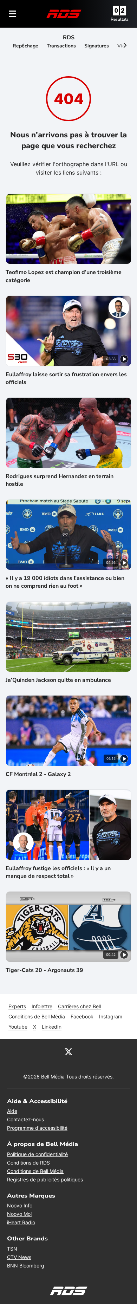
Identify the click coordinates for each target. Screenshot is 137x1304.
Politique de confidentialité (37, 1154)
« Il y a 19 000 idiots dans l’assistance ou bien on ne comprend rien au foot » (65, 582)
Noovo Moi (19, 1214)
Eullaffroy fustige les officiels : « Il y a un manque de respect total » (58, 872)
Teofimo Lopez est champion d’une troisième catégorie (64, 276)
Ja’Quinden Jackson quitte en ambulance (58, 680)
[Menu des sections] (13, 14)
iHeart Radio (21, 1222)
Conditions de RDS (28, 1163)
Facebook (82, 1016)
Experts (17, 1006)
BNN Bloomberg (25, 1266)
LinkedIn (51, 1027)
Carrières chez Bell (79, 1006)
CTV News (19, 1257)
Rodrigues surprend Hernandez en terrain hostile (59, 480)
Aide (12, 1111)
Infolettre (42, 1006)
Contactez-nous (25, 1119)
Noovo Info (19, 1205)
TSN (12, 1249)
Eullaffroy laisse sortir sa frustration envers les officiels (66, 378)
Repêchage (25, 46)
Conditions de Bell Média (36, 1016)
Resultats (120, 19)
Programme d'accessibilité (37, 1128)
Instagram (110, 1016)
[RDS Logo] (63, 13)
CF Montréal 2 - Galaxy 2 (38, 774)
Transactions (61, 46)
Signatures (96, 46)
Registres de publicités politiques (45, 1179)
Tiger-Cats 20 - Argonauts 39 (44, 970)
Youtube (17, 1027)
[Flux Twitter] (68, 1051)
